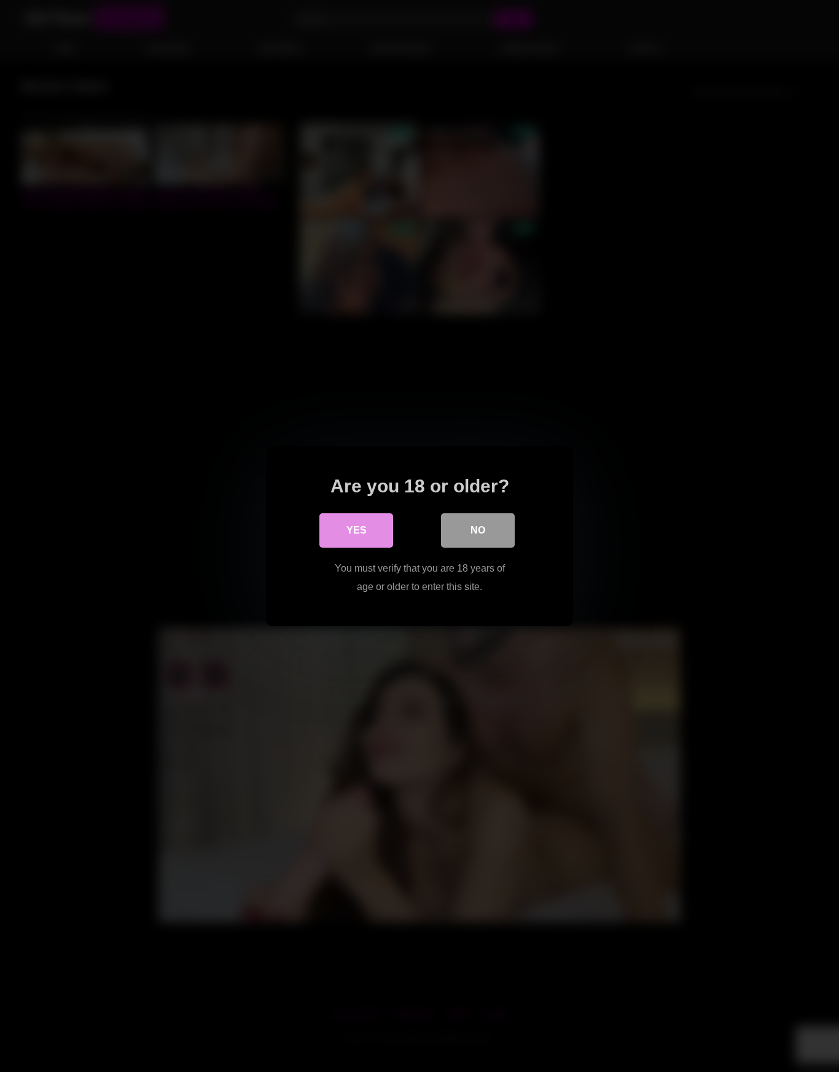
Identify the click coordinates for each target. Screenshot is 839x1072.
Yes (356, 530)
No (477, 530)
